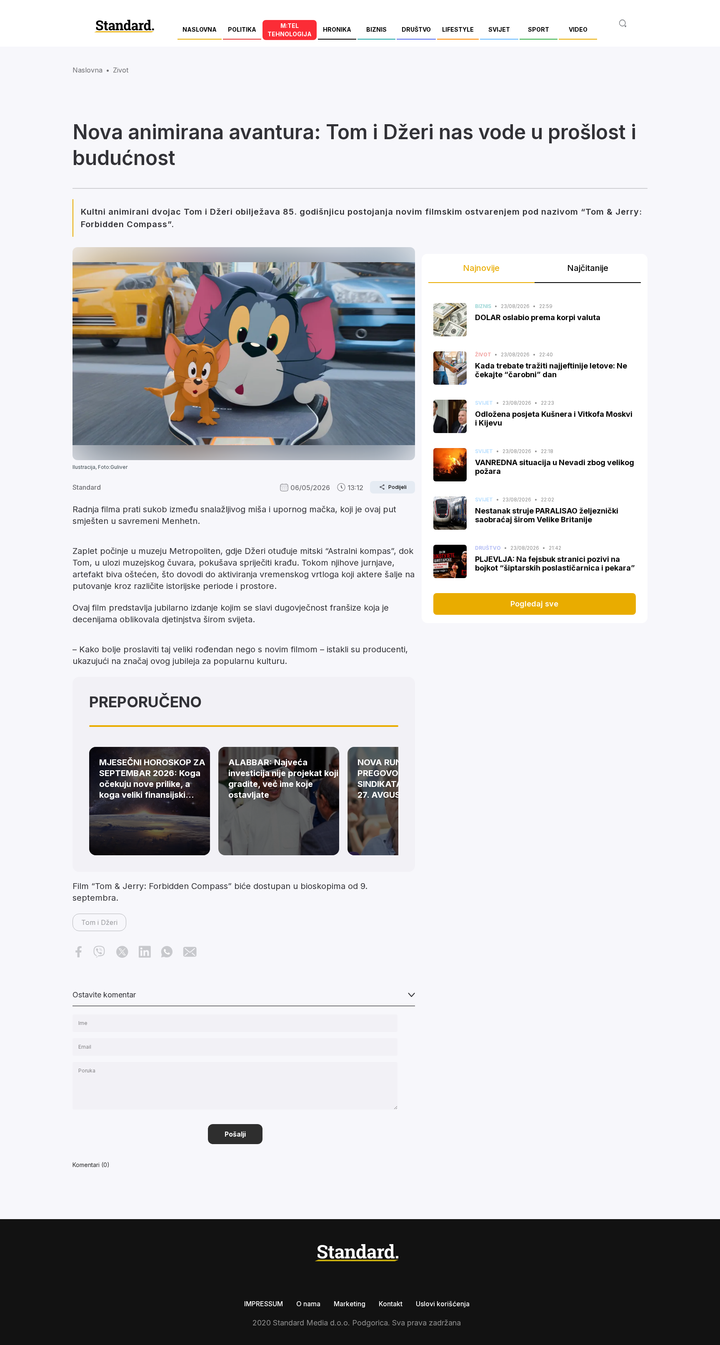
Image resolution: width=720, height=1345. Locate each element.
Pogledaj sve (534, 603)
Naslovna (87, 70)
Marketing (349, 1304)
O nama (308, 1304)
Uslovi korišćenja (443, 1304)
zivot (120, 70)
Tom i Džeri (99, 922)
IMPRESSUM (263, 1304)
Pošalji (235, 1134)
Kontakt (390, 1304)
